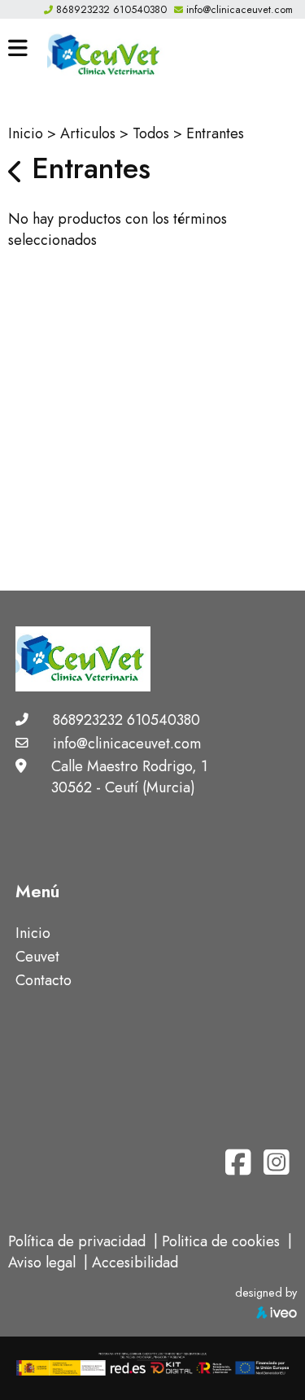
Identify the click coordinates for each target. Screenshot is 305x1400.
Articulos (87, 133)
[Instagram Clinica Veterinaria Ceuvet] (277, 1168)
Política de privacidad (77, 1241)
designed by (266, 1292)
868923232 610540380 (111, 9)
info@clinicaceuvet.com (239, 9)
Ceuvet (37, 956)
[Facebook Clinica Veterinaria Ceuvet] (240, 1168)
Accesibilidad (135, 1262)
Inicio (25, 133)
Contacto (43, 980)
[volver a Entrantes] (16, 172)
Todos (151, 133)
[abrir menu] (18, 48)
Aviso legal (42, 1262)
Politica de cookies (221, 1241)
